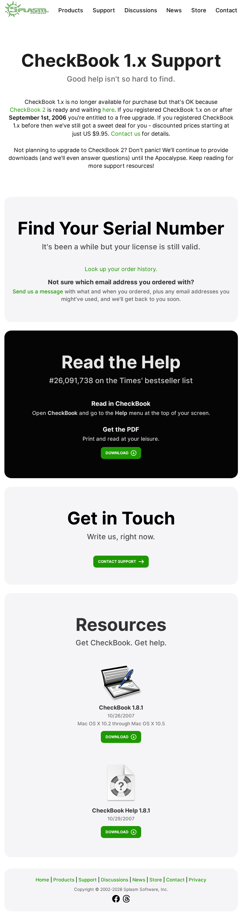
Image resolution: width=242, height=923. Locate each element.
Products (70, 10)
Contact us (125, 133)
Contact (226, 10)
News (174, 10)
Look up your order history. (121, 269)
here (108, 109)
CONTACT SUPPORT (117, 561)
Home (42, 880)
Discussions (140, 10)
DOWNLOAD (117, 452)
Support (104, 10)
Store (198, 10)
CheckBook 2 (28, 109)
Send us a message (38, 291)
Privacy (197, 880)
